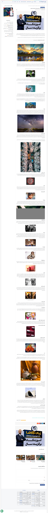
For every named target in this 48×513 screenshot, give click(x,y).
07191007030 (33, 499)
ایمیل (44, 480)
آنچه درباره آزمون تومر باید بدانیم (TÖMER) (9, 36)
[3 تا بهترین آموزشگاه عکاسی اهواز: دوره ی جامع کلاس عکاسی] (40, 457)
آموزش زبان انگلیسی (29, 1)
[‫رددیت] (37, 423)
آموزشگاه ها (35, 1)
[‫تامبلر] (41, 423)
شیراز (17, 1)
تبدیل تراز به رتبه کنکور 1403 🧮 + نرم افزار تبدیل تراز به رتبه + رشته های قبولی (8, 25)
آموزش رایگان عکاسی (41, 5)
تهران (19, 1)
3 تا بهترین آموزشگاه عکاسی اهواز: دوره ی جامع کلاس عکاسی (41, 461)
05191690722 (20, 498)
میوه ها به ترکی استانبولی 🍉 (10, 35)
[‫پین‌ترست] (39, 423)
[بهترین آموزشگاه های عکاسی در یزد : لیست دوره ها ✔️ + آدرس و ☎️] (30, 457)
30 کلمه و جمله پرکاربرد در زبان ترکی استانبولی (8, 30)
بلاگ (32, 1)
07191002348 (33, 496)
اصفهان (15, 1)
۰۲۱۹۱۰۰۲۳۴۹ (33, 502)
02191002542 (20, 493)
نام (44, 477)
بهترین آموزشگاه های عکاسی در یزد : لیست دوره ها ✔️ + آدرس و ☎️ (31, 461)
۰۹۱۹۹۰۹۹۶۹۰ (21, 496)
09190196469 (33, 505)
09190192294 (20, 494)
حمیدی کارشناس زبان (41, 449)
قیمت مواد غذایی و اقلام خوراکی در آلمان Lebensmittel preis (9, 34)
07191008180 (33, 493)
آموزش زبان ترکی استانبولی (23, 1)
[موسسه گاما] (30, 436)
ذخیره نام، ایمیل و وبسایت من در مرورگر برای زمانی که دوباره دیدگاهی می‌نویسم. (36, 483)
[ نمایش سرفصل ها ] (35, 40)
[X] (44, 423)
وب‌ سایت (29, 480)
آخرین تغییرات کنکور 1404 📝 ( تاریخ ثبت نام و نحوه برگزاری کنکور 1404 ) (8, 27)
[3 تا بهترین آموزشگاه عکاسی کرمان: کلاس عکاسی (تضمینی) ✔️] (20, 457)
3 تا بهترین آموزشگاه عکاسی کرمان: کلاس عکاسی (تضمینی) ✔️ (21, 461)
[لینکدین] (42, 423)
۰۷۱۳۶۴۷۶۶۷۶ (33, 494)
